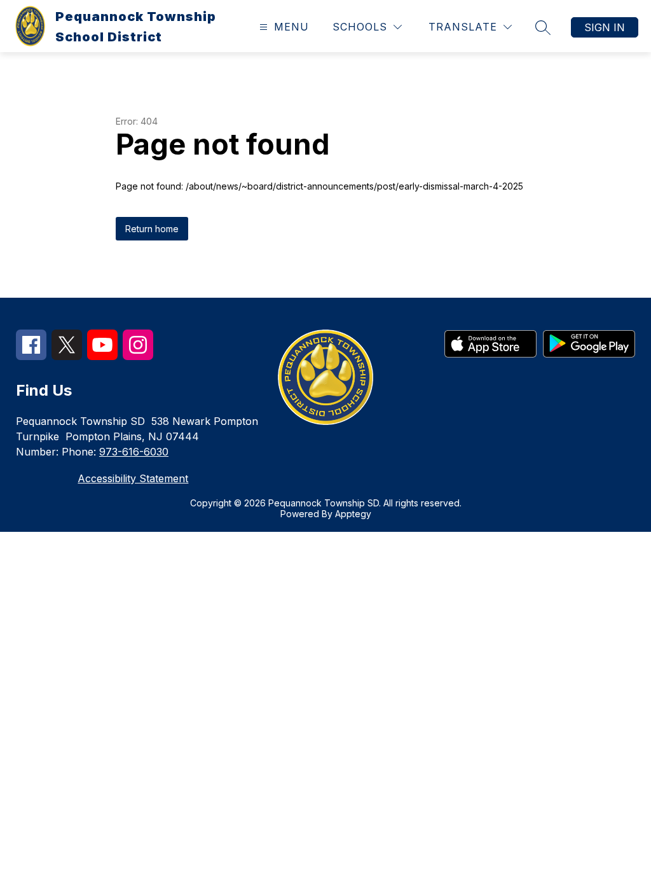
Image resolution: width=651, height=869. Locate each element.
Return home (152, 228)
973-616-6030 (133, 451)
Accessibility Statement (133, 478)
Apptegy (353, 513)
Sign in (604, 27)
